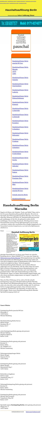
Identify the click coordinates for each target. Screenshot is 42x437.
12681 (14, 73)
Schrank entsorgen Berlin (20, 195)
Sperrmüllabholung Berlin (12, 1)
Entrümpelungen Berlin (22, 3)
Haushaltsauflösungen (18, 199)
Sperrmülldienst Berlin (3, 1)
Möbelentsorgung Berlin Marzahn (10, 258)
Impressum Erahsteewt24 (33, 412)
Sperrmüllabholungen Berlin (14, 3)
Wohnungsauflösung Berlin (4, 3)
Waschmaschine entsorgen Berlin (31, 1)
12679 (14, 71)
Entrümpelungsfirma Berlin (20, 1)
